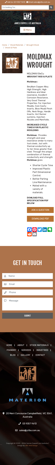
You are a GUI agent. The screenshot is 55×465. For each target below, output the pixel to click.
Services (26, 350)
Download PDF (40, 218)
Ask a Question (40, 210)
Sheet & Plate (11, 48)
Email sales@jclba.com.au (39, 2)
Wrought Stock (32, 45)
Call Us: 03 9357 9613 (16, 2)
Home (4, 45)
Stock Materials (16, 45)
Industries (42, 350)
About (20, 345)
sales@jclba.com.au (29, 430)
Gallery (25, 355)
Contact (40, 355)
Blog (13, 355)
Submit (27, 315)
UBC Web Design (31, 446)
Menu (28, 30)
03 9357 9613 (29, 423)
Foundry (11, 350)
